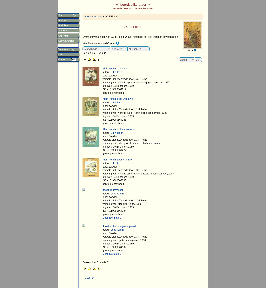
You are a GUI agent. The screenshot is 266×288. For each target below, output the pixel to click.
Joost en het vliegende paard (119, 226)
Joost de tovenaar (113, 189)
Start (60, 15)
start (86, 16)
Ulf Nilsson (117, 72)
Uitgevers (63, 36)
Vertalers (62, 30)
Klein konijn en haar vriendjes (119, 129)
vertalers (97, 16)
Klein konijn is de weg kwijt (118, 98)
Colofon (89, 277)
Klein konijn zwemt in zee (117, 159)
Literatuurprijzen (66, 41)
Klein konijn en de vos (115, 68)
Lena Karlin (117, 193)
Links (61, 54)
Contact (62, 59)
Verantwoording (66, 49)
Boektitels (63, 25)
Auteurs (62, 20)
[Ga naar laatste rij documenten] (106, 60)
